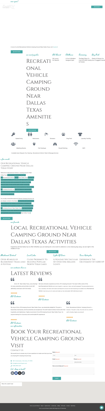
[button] (96, 7)
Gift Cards (63, 406)
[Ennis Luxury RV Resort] (8, 7)
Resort (42, 406)
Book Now (73, 406)
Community (53, 406)
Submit (57, 378)
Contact (68, 406)
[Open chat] (102, 408)
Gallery (58, 406)
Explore (55, 47)
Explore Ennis (47, 406)
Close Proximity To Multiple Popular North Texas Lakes (37, 262)
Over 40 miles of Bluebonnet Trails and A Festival (13, 262)
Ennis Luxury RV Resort (35, 406)
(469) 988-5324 (72, 2)
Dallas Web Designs (54, 408)
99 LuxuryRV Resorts (55, 59)
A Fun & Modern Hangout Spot (71, 59)
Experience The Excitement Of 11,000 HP (92, 260)
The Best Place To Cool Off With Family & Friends (85, 60)
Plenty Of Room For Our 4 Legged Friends (98, 59)
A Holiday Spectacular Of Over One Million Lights (65, 262)
